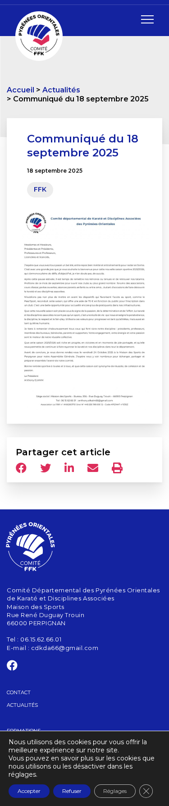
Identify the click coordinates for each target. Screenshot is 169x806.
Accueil (20, 90)
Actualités (61, 90)
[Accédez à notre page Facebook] (12, 667)
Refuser (72, 791)
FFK (40, 189)
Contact (19, 692)
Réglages (115, 791)
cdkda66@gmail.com (65, 647)
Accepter (29, 791)
